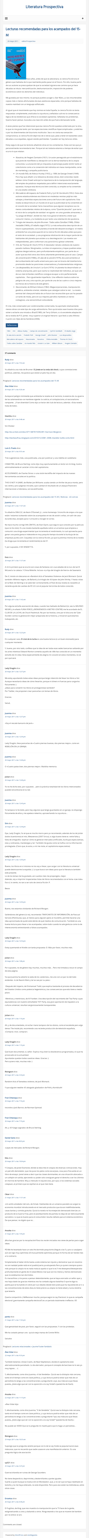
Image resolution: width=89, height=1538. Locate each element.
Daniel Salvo (10, 1138)
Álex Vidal (9, 386)
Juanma (8, 502)
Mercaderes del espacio (15, 339)
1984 (8, 331)
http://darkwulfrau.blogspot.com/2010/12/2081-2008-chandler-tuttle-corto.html (39, 438)
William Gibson (57, 343)
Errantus (8, 1498)
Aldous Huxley (22, 331)
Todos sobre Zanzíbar (14, 343)
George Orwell (40, 335)
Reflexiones (12, 325)
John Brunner (52, 335)
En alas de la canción (14, 335)
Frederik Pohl (28, 335)
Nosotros (40, 339)
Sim (6, 823)
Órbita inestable (51, 339)
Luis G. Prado (10, 448)
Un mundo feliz (30, 343)
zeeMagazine (32, 1535)
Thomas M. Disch (66, 339)
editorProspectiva (28, 41)
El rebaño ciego (70, 331)
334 (14, 331)
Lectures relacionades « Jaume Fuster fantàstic (32, 1346)
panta (7, 1316)
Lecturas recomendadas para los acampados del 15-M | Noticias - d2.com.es (45, 497)
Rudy (7, 359)
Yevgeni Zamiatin (71, 343)
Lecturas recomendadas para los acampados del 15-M (35, 380)
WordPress (19, 1535)
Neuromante (30, 339)
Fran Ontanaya (11, 1097)
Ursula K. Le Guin (44, 343)
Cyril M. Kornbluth (56, 331)
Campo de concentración (39, 331)
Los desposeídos (65, 335)
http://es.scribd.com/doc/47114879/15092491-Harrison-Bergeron (33, 432)
